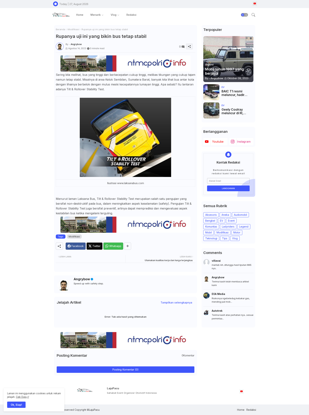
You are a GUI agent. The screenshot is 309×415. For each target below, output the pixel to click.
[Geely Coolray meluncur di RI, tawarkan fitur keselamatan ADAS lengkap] (211, 110)
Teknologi (211, 238)
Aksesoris (211, 214)
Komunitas (211, 226)
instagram (244, 141)
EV (221, 220)
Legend (243, 226)
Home (79, 14)
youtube (218, 141)
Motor (236, 232)
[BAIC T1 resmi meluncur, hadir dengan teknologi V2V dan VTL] (211, 92)
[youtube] (254, 3)
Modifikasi (73, 29)
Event (231, 220)
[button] (244, 15)
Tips (224, 238)
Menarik (95, 14)
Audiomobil (240, 214)
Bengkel (210, 220)
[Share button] (127, 246)
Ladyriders (228, 226)
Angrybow (82, 279)
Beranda (60, 29)
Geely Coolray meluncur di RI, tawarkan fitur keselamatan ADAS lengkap (236, 111)
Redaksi (131, 14)
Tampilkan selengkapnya (176, 302)
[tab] (80, 14)
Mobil (208, 232)
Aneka (225, 214)
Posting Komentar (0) (125, 369)
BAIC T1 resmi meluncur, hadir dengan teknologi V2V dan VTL (235, 93)
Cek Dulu (21, 396)
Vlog (113, 14)
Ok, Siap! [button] (16, 404)
